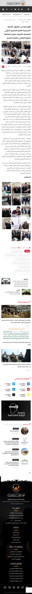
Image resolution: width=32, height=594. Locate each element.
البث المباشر (16, 535)
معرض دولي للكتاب (24, 267)
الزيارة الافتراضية (16, 537)
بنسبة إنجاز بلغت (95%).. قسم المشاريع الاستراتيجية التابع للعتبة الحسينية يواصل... (10, 453)
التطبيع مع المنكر (14, 431)
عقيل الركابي (13, 248)
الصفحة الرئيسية (23, 20)
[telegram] (13, 587)
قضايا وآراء (16, 428)
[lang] (3, 9)
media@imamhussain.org (16, 518)
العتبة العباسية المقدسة (16, 578)
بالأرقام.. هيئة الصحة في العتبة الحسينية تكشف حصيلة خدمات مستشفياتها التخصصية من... (11, 442)
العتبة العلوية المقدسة (16, 568)
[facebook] (21, 9)
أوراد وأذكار (16, 540)
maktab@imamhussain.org (16, 515)
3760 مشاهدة (15, 67)
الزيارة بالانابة (16, 532)
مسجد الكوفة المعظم (16, 581)
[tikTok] (5, 587)
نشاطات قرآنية (25, 22)
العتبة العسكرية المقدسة (16, 576)
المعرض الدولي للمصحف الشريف (20, 263)
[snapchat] (9, 587)
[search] (7, 9)
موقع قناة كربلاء (16, 559)
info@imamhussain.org (16, 513)
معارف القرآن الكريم (10, 20)
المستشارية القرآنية (10, 255)
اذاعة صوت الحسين (16, 542)
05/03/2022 (26, 67)
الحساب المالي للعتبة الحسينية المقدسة (16, 523)
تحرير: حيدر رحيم (24, 248)
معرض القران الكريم (17, 251)
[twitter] (18, 9)
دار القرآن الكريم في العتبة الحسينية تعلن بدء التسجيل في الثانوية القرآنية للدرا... (11, 463)
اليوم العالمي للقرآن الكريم (22, 270)
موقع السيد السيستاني (16, 551)
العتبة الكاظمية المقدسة (16, 571)
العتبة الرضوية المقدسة (16, 573)
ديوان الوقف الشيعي (16, 554)
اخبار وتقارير (15, 439)
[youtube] (15, 9)
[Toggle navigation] (28, 9)
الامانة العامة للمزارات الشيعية (16, 556)
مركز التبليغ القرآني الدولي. (22, 259)
